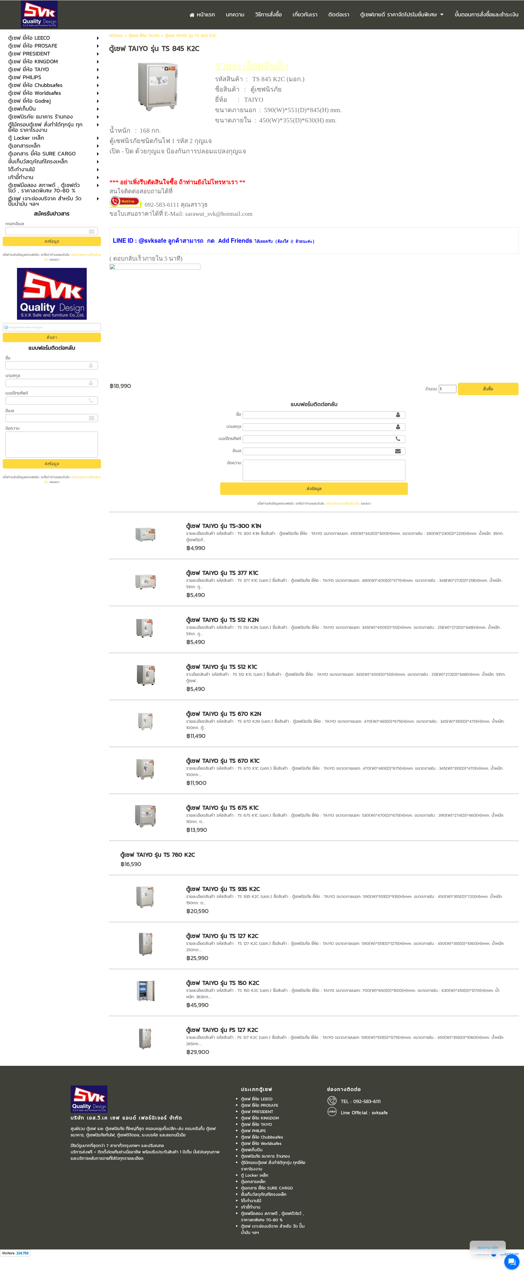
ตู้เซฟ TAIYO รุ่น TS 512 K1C (221, 666)
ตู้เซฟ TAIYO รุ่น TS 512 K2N (222, 619)
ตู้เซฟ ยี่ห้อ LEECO (257, 1099)
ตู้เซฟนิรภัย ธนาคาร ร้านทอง (265, 1156)
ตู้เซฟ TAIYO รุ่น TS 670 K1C (223, 760)
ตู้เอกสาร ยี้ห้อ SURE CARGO (267, 1188)
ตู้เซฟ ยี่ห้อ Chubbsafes (262, 1137)
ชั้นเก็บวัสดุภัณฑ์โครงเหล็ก (264, 1194)
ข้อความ (12, 428)
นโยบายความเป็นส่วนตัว (342, 503)
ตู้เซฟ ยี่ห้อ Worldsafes (261, 1143)
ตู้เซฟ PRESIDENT (257, 1112)
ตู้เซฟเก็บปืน (251, 1150)
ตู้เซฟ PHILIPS (253, 1131)
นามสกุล (12, 375)
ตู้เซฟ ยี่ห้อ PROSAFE (259, 1105)
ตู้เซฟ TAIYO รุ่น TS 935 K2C (223, 888)
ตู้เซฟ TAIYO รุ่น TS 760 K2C (157, 854)
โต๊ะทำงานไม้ (251, 1201)
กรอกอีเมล (14, 224)
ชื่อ (7, 358)
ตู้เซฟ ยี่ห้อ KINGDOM (260, 1118)
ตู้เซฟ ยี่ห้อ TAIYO (144, 35)
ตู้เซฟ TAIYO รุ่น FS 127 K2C (222, 1029)
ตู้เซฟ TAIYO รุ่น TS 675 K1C (222, 807)
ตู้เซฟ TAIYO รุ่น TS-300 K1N (223, 525)
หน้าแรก (116, 35)
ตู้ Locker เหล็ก (254, 1175)
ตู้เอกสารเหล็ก (253, 1182)
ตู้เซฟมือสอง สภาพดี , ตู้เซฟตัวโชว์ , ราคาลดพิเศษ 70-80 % (272, 1216)
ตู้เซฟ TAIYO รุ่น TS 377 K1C (222, 572)
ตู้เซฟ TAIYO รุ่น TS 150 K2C (222, 982)
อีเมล (9, 411)
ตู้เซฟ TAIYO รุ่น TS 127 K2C (222, 935)
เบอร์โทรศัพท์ (16, 393)
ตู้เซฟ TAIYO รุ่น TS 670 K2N (223, 713)
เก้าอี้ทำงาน (250, 1207)
